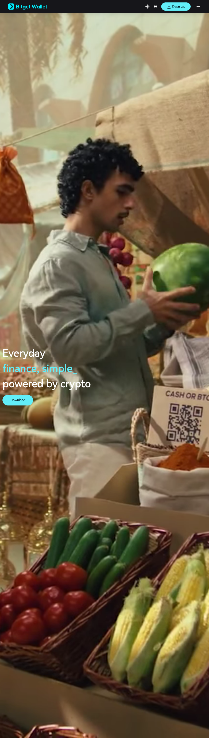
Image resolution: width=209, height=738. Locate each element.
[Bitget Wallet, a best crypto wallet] (33, 6)
